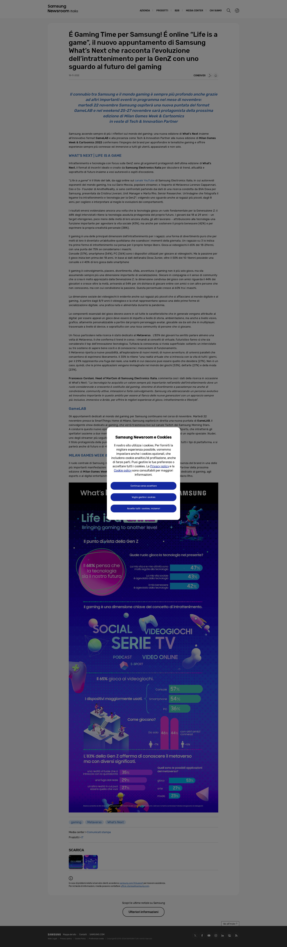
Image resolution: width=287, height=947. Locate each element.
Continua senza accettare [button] (143, 485)
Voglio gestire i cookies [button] (143, 497)
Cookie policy (123, 470)
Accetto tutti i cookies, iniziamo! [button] (143, 508)
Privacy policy (159, 466)
